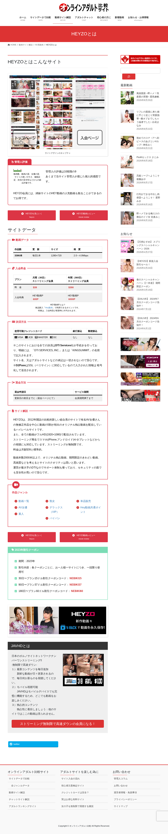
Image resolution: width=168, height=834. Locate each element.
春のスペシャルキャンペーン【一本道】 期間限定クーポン (148, 283)
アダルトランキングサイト (22, 806)
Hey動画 (49, 308)
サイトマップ (121, 806)
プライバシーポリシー (125, 799)
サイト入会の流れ (70, 778)
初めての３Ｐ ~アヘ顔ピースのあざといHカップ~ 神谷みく (147, 141)
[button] (32, 215)
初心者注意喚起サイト (72, 785)
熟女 (52, 501)
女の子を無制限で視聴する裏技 (77, 806)
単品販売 (85, 501)
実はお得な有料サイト (72, 799)
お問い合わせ (121, 785)
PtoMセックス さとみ (147, 157)
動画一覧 (24, 501)
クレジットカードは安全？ (75, 792)
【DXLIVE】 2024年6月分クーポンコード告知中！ (147, 321)
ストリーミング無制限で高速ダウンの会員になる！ (57, 724)
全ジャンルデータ (20, 785)
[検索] (128, 76)
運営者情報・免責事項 (125, 792)
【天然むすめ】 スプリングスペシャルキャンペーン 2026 (148, 245)
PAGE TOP (161, 806)
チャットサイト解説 (19, 799)
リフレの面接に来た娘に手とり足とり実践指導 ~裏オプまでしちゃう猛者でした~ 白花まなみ (147, 118)
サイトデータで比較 (19, 778)
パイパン (55, 518)
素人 (21, 513)
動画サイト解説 (17, 792)
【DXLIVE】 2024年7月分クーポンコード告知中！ (147, 302)
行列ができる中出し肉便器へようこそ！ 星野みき (148, 197)
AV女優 (23, 507)
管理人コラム (121, 778)
